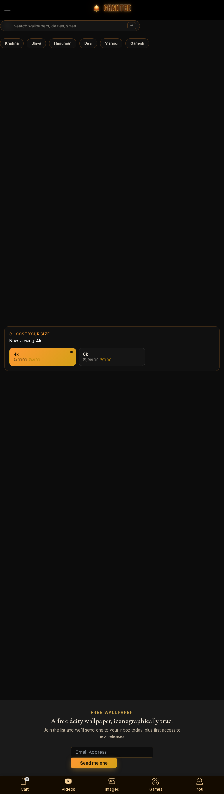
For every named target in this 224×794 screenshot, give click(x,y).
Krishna (12, 43)
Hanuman (62, 43)
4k (33, 355)
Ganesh (137, 43)
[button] (7, 10)
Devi (88, 43)
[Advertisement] (112, 502)
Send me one (94, 763)
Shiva (36, 43)
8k (103, 355)
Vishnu (111, 43)
